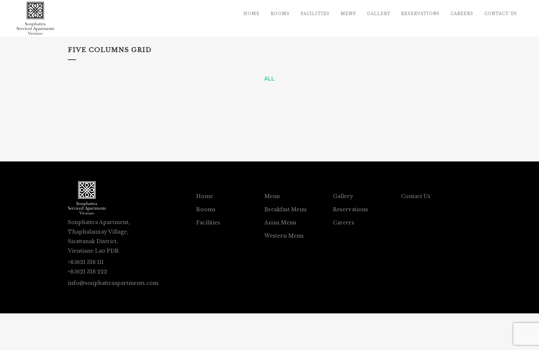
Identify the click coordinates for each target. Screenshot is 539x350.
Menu (272, 196)
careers (343, 222)
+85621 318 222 (87, 271)
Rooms (206, 209)
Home (204, 196)
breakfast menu (285, 209)
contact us (415, 196)
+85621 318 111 (86, 262)
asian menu (280, 222)
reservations (350, 209)
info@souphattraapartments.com (113, 283)
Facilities (208, 222)
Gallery (343, 196)
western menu (284, 235)
